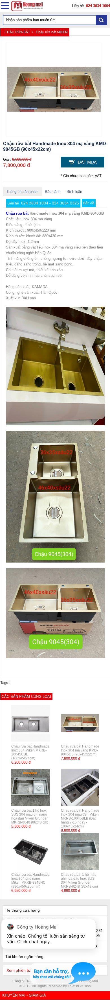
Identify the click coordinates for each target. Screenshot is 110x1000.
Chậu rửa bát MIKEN (52, 32)
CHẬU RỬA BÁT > (19, 32)
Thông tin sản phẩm (22, 191)
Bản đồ (88, 203)
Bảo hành (52, 191)
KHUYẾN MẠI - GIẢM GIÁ (24, 995)
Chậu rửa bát (17, 213)
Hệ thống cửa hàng (22, 910)
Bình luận (74, 191)
